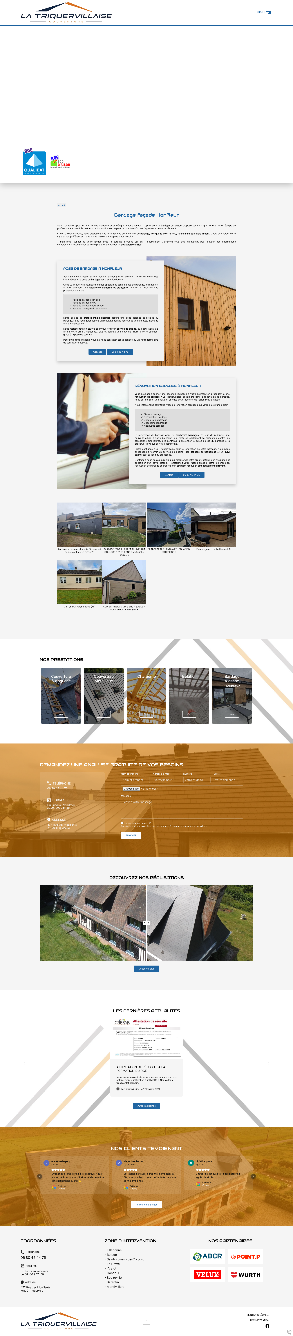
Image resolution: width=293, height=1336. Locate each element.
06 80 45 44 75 (120, 351)
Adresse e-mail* (162, 773)
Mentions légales (258, 1312)
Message (126, 795)
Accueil (61, 205)
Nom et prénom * (130, 773)
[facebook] (268, 33)
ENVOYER (131, 835)
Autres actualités (146, 1105)
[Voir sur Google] (46, 1163)
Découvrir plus (146, 968)
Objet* (217, 773)
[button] (39, 1175)
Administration (259, 1317)
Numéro (187, 773)
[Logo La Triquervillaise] (66, 22)
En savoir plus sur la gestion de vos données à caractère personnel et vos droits (164, 826)
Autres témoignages (146, 1201)
